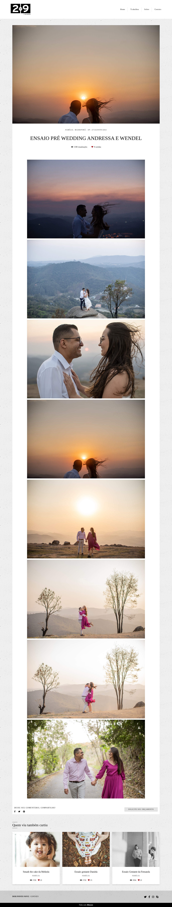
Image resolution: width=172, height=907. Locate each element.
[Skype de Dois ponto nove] (157, 897)
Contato (158, 9)
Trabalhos (134, 9)
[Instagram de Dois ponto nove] (153, 897)
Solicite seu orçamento (141, 809)
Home (122, 9)
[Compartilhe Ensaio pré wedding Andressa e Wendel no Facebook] (15, 811)
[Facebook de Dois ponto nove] (149, 897)
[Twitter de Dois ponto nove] (145, 897)
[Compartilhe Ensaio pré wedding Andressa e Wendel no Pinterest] (24, 811)
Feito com (86, 905)
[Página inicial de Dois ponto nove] (25, 9)
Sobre (146, 9)
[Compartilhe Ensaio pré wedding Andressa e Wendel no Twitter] (19, 811)
